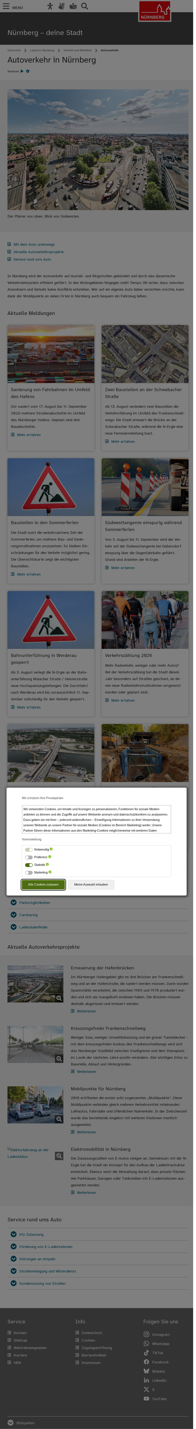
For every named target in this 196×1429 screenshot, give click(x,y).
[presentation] (51, 849)
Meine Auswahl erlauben (91, 884)
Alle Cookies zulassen (43, 884)
